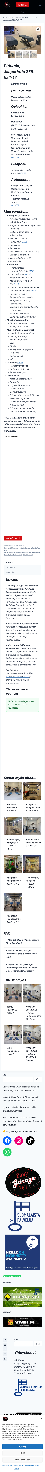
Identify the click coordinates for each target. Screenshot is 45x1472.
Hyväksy (22, 1446)
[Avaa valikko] (40, 5)
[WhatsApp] (5, 1349)
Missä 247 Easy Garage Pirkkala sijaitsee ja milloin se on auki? (21, 953)
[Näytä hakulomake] (22, 12)
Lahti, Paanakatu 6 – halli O (13, 1051)
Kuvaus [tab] (9, 562)
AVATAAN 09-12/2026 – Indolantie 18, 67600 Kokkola (31, 1054)
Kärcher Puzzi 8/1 (25, 552)
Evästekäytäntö (7, 1465)
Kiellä (22, 1453)
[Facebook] (5, 1340)
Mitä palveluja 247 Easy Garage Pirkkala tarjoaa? (22, 941)
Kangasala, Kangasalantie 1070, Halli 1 (14, 919)
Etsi (4, 1075)
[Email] (5, 1345)
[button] (41, 1419)
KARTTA (22, 4)
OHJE (23, 173)
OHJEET (15, 157)
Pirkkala (21, 548)
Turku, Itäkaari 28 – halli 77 (13, 1010)
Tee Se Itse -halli (16, 555)
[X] (5, 1359)
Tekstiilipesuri (28, 555)
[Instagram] (5, 1354)
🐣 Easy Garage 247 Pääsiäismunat (20, 1131)
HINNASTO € (19, 84)
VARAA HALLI (13, 538)
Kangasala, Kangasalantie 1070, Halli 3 (33, 807)
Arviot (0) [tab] (10, 572)
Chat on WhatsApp (12, 1276)
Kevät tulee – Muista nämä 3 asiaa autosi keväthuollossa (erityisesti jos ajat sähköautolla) (22, 1121)
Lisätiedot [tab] (10, 567)
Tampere (28, 548)
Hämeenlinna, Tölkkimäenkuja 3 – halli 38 (33, 842)
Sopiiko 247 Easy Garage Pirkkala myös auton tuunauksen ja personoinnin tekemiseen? (21, 967)
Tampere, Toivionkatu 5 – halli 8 (12, 807)
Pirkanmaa (14, 548)
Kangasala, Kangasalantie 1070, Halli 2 (14, 881)
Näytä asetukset (22, 1460)
